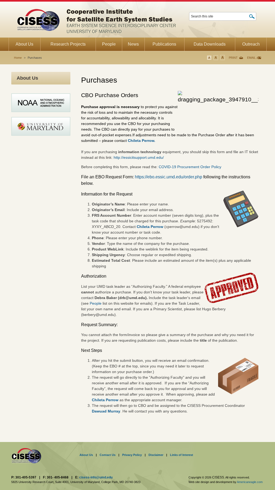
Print (233, 57)
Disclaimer (156, 454)
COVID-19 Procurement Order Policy (190, 167)
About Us (86, 454)
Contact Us (107, 454)
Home (18, 57)
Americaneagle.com (250, 482)
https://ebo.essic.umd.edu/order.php (169, 176)
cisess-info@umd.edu (96, 477)
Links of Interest (181, 454)
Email (251, 57)
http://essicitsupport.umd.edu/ (139, 157)
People (96, 303)
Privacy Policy (132, 454)
